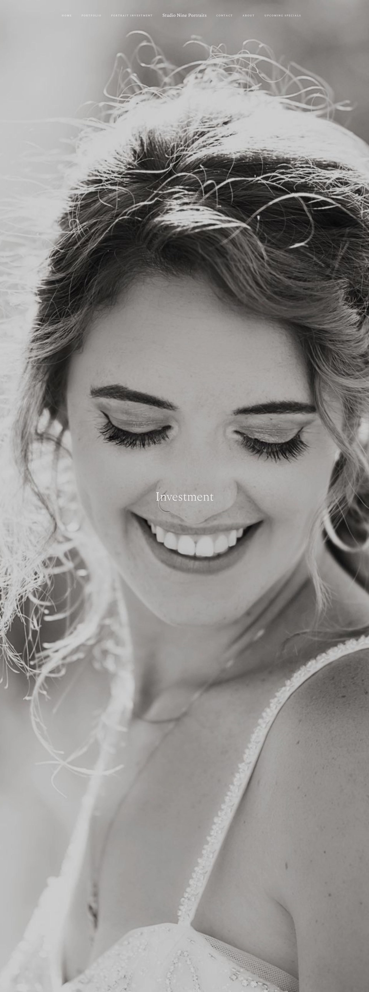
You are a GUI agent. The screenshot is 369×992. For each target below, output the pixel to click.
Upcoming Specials (282, 16)
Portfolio (91, 16)
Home (67, 16)
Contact (224, 16)
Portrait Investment (132, 16)
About (249, 16)
